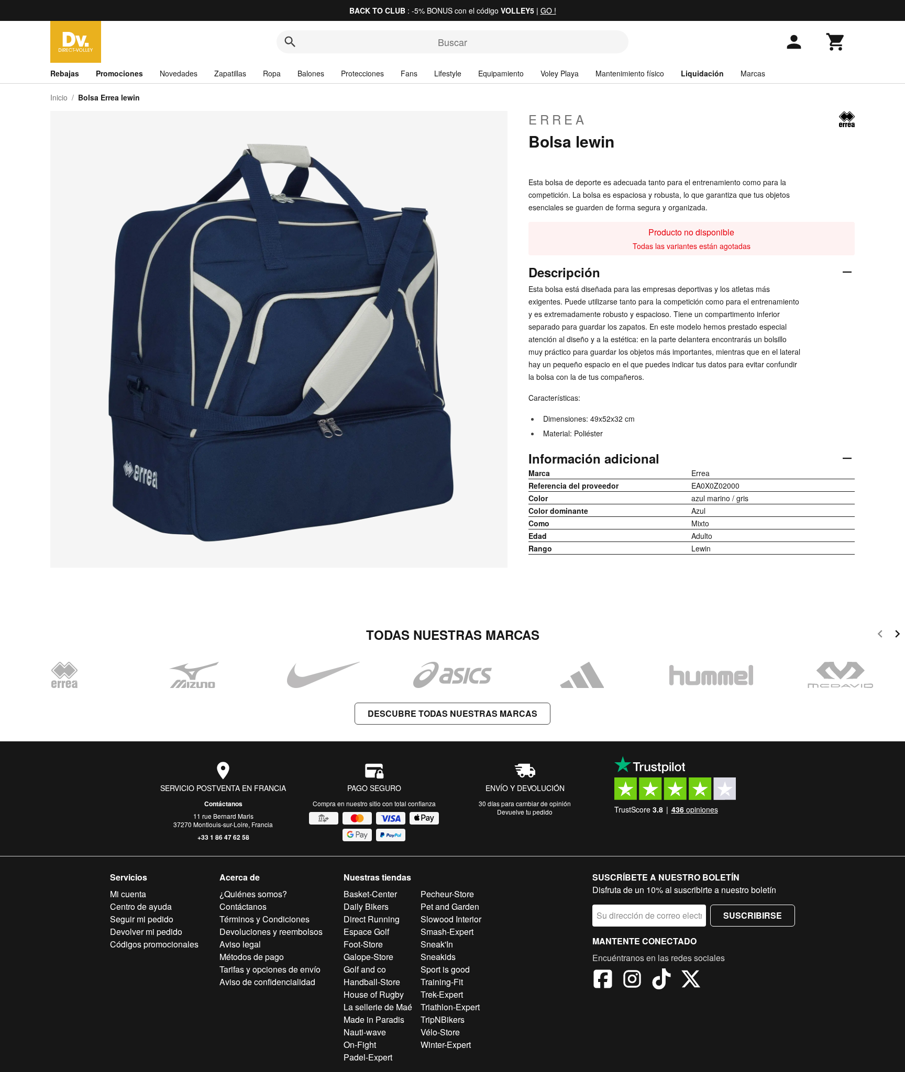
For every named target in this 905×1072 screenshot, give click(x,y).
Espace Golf (366, 932)
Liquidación (702, 73)
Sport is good (445, 969)
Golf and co (365, 969)
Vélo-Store (440, 1032)
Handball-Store (372, 982)
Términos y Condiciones (264, 919)
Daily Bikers (366, 906)
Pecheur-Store (447, 894)
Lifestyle (447, 73)
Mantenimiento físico (629, 73)
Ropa (272, 73)
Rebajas (64, 73)
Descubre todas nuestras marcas (452, 713)
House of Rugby (374, 994)
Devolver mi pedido (146, 932)
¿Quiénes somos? (253, 894)
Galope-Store (368, 957)
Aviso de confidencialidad (267, 982)
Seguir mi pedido (141, 919)
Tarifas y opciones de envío (270, 969)
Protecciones (362, 73)
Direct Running (372, 919)
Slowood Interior (451, 919)
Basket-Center (370, 894)
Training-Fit (442, 982)
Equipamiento (501, 73)
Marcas (753, 73)
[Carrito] (835, 41)
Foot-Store (363, 944)
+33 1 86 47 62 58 (223, 837)
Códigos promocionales (154, 944)
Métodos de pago (251, 957)
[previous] (880, 635)
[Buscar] (290, 41)
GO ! (548, 10)
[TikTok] (661, 980)
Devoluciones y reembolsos (271, 932)
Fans (409, 73)
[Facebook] (602, 980)
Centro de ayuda (141, 906)
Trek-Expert (442, 994)
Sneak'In (437, 944)
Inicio (59, 97)
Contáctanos (223, 803)
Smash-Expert (447, 932)
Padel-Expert (368, 1057)
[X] (690, 980)
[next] (897, 635)
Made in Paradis (374, 1019)
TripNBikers (443, 1019)
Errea (557, 119)
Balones (310, 73)
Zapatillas (230, 73)
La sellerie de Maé (378, 1007)
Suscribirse (752, 915)
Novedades (178, 73)
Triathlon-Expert (450, 1007)
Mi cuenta (128, 894)
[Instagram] (632, 980)
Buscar (452, 42)
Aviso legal (240, 944)
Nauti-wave (365, 1032)
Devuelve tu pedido (525, 811)
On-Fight (360, 1045)
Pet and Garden (450, 906)
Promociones (119, 73)
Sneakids (438, 957)
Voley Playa (559, 73)
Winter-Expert (446, 1045)
